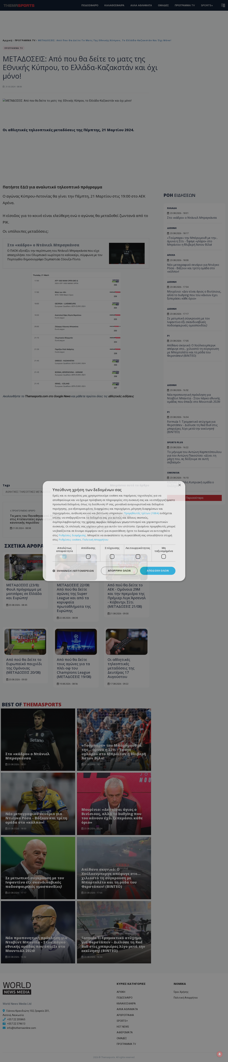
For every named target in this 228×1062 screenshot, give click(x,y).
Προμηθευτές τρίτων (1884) (141, 513)
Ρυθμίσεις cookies (70, 539)
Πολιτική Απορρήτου (95, 539)
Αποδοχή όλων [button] (158, 570)
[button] (73, 571)
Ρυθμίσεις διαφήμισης (72, 535)
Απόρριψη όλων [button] (119, 570)
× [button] (179, 485)
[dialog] (114, 531)
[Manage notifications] (219, 1054)
